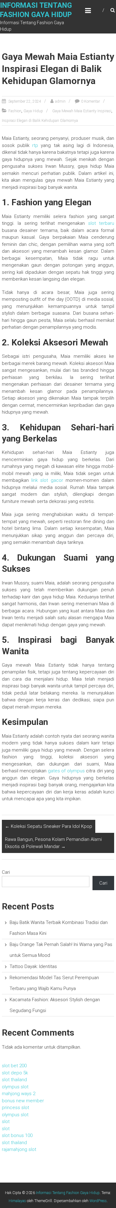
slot (6, 1121)
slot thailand (14, 1079)
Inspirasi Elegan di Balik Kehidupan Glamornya (40, 120)
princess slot (15, 1107)
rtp (35, 145)
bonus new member (23, 1101)
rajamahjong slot (19, 1149)
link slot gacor (47, 480)
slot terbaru (101, 223)
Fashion (14, 111)
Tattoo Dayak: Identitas (33, 966)
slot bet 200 (14, 1065)
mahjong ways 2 (18, 1093)
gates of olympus (66, 771)
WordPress (98, 1201)
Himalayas (17, 1201)
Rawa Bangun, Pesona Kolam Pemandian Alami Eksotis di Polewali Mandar (53, 843)
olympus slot (15, 1087)
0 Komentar (90, 101)
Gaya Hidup (33, 111)
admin (60, 101)
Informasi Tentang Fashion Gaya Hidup (68, 1193)
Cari (6, 872)
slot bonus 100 (17, 1135)
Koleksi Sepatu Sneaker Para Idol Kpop (48, 826)
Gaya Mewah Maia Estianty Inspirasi (81, 111)
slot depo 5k (15, 1073)
